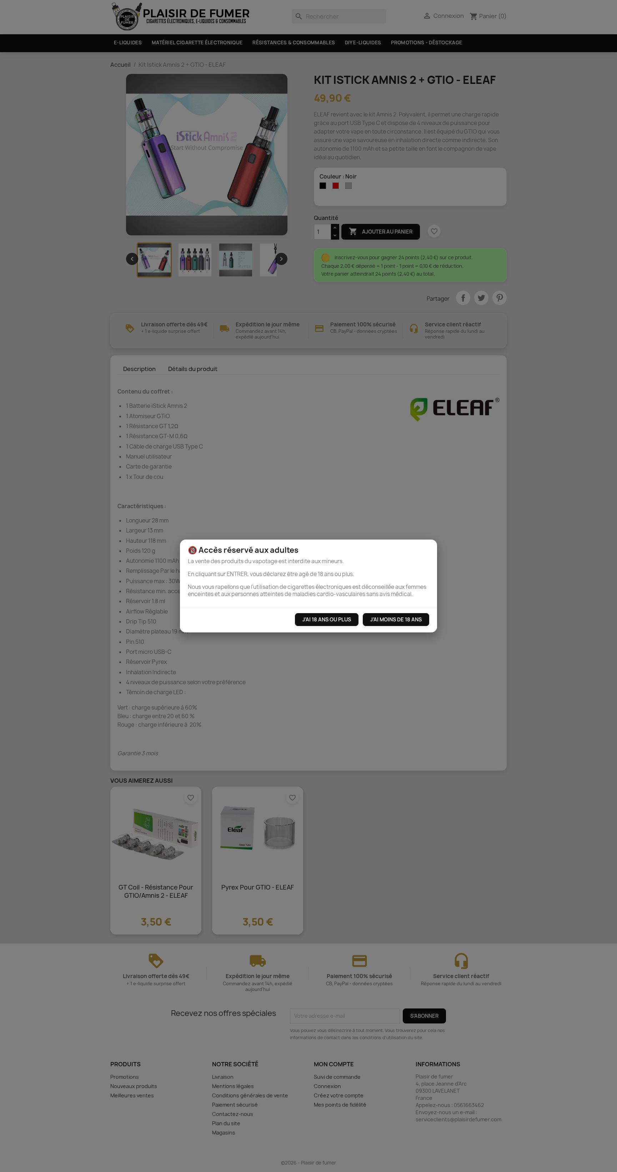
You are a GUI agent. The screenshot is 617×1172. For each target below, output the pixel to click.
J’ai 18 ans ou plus (326, 619)
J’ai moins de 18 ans (396, 619)
